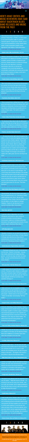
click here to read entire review (11, 49)
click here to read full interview (11, 390)
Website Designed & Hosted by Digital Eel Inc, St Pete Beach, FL (14, 437)
